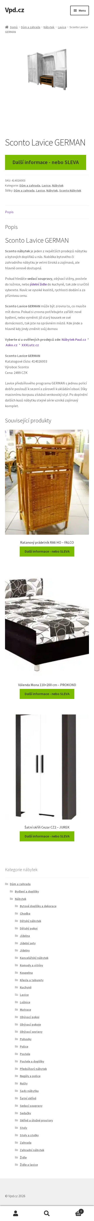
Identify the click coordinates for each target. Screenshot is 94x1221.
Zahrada (25, 1143)
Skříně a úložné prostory (36, 1120)
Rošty (24, 1083)
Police (24, 1046)
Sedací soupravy (31, 1106)
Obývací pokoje (30, 1024)
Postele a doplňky (32, 1061)
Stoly (23, 1128)
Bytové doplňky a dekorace (38, 906)
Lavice (62, 27)
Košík (72, 1210)
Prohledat (47, 1213)
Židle (23, 1157)
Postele (25, 1054)
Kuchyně (25, 987)
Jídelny (25, 950)
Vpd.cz (14, 9)
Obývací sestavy (31, 1032)
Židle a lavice (29, 1165)
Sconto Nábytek (70, 190)
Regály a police (30, 1076)
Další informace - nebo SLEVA (45, 162)
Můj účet (15, 1213)
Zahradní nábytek (32, 1150)
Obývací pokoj (29, 1017)
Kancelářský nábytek (34, 958)
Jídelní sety (28, 943)
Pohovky (25, 1039)
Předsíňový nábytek (33, 1069)
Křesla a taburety (32, 980)
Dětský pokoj (29, 928)
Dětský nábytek (30, 921)
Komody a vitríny (31, 965)
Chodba (25, 913)
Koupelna (26, 973)
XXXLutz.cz (30, 345)
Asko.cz (11, 345)
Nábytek (49, 27)
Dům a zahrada (30, 27)
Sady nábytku (29, 1091)
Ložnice (25, 1002)
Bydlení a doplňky (27, 891)
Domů (14, 27)
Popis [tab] (9, 212)
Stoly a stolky (29, 1135)
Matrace (25, 1010)
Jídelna (25, 936)
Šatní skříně (28, 1098)
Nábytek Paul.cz (74, 339)
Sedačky (25, 1113)
